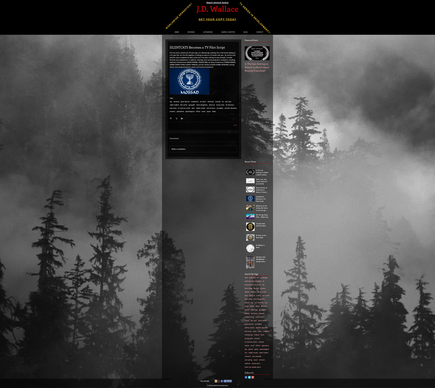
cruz (266, 303)
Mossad (256, 288)
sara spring (248, 360)
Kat (263, 285)
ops (246, 349)
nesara (247, 345)
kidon (214, 111)
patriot (250, 349)
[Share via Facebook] (171, 118)
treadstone (194, 101)
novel (252, 345)
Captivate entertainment (253, 281)
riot (246, 353)
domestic (264, 306)
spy (171, 101)
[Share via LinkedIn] (182, 118)
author (258, 295)
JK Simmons (230, 105)
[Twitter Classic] (249, 377)
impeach (261, 313)
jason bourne (185, 101)
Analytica (252, 278)
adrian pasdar (261, 292)
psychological (190, 111)
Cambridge (263, 278)
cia (223, 101)
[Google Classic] (252, 377)
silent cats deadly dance (253, 367)
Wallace (253, 292)
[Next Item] (266, 53)
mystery (172, 111)
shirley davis (256, 363)
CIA (258, 278)
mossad (217, 101)
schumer (262, 360)
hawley (247, 313)
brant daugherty (202, 105)
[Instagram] (219, 381)
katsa (203, 111)
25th (246, 278)
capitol (247, 303)
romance (176, 101)
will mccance (211, 108)
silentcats (210, 101)
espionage (254, 310)
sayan (209, 111)
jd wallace (220, 108)
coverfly (260, 303)
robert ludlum (174, 105)
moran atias (220, 105)
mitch (262, 335)
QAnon (247, 292)
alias (193, 108)
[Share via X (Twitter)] (176, 118)
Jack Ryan (257, 285)
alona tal (212, 105)
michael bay (249, 335)
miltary (256, 335)
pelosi (256, 349)
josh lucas (173, 108)
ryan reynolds (256, 356)
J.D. (202, 8)
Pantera (262, 288)
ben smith (183, 105)
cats (252, 303)
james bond (262, 320)
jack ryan (228, 101)
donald (247, 310)
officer (198, 111)
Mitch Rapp (248, 288)
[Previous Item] (248, 53)
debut (258, 306)
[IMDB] (216, 381)
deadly (252, 306)
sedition (247, 363)
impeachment (249, 317)
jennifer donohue (231, 108)
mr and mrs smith (184, 108)
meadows (266, 331)
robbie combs (200, 108)
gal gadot (192, 105)
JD (263, 281)
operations (180, 111)
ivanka (247, 320)
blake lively (248, 299)
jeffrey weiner (249, 328)
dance (247, 306)
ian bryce (203, 101)
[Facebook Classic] (246, 377)
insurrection (259, 317)
